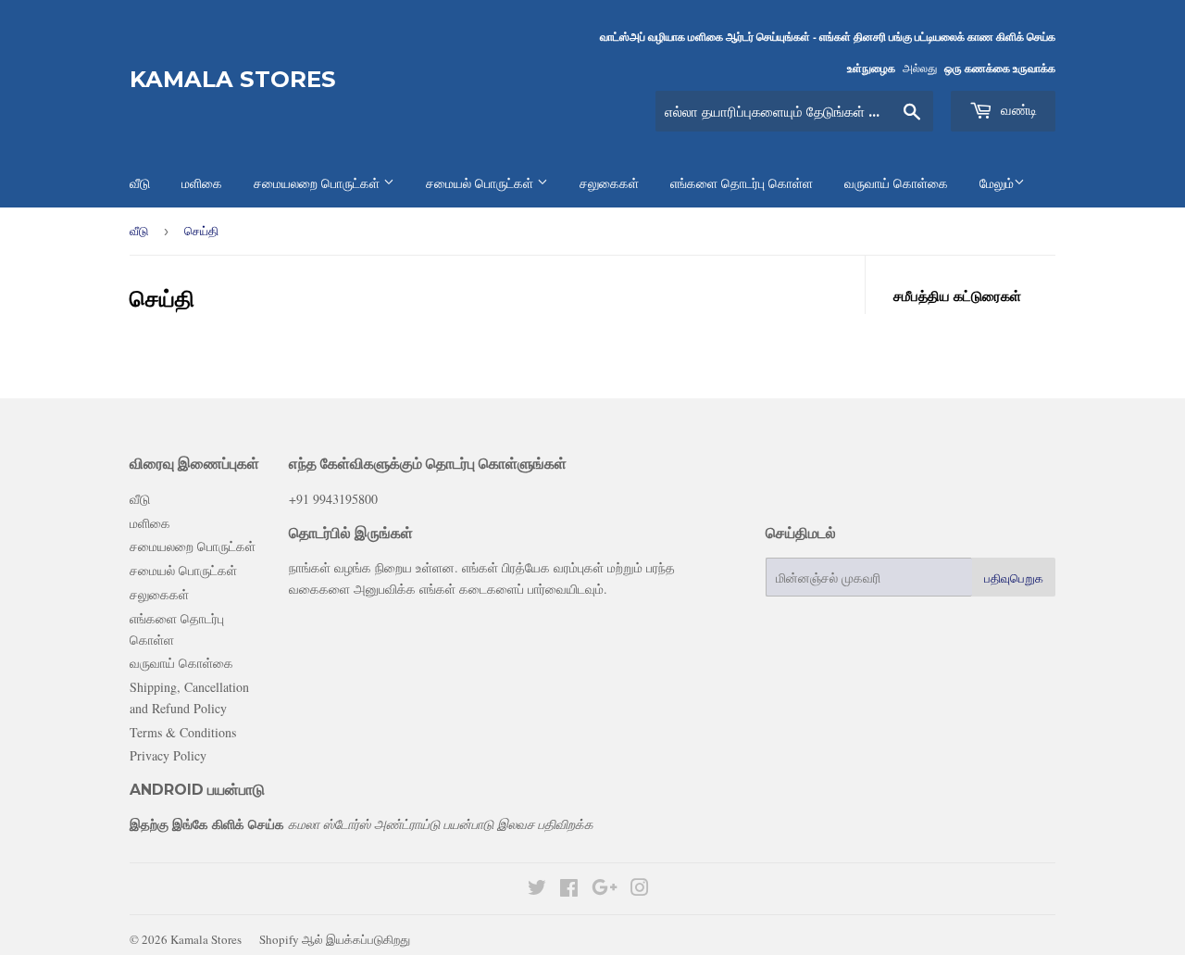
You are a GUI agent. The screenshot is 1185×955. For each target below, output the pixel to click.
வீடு (139, 230)
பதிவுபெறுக (1013, 578)
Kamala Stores (233, 79)
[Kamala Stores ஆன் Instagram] (639, 889)
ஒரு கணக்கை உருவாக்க (999, 68)
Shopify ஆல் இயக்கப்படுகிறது (334, 939)
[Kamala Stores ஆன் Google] (604, 889)
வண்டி (1017, 110)
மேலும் (996, 183)
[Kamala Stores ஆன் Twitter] (537, 889)
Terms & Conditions (183, 732)
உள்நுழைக (871, 68)
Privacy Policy (168, 755)
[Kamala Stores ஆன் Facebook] (569, 889)
